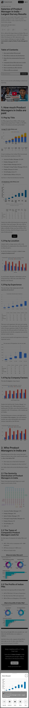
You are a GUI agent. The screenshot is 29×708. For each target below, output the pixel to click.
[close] (26, 675)
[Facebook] (9, 701)
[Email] (15, 701)
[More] (25, 701)
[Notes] (20, 701)
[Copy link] (4, 701)
